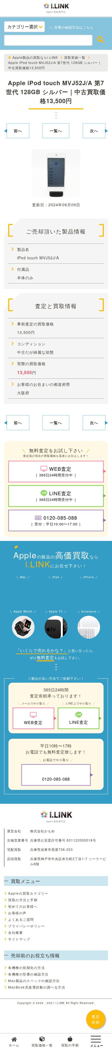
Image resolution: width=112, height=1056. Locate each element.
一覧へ (56, 130)
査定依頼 (96, 1019)
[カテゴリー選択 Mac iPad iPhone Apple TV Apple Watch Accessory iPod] (24, 26)
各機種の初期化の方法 (26, 967)
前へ (18, 130)
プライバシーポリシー (26, 925)
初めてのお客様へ (23, 906)
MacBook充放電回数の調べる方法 (36, 987)
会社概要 (15, 932)
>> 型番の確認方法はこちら (71, 27)
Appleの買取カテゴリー (28, 893)
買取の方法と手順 (23, 899)
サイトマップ (19, 939)
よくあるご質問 (21, 919)
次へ (94, 130)
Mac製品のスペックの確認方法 (34, 980)
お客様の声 (17, 912)
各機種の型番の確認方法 (28, 974)
